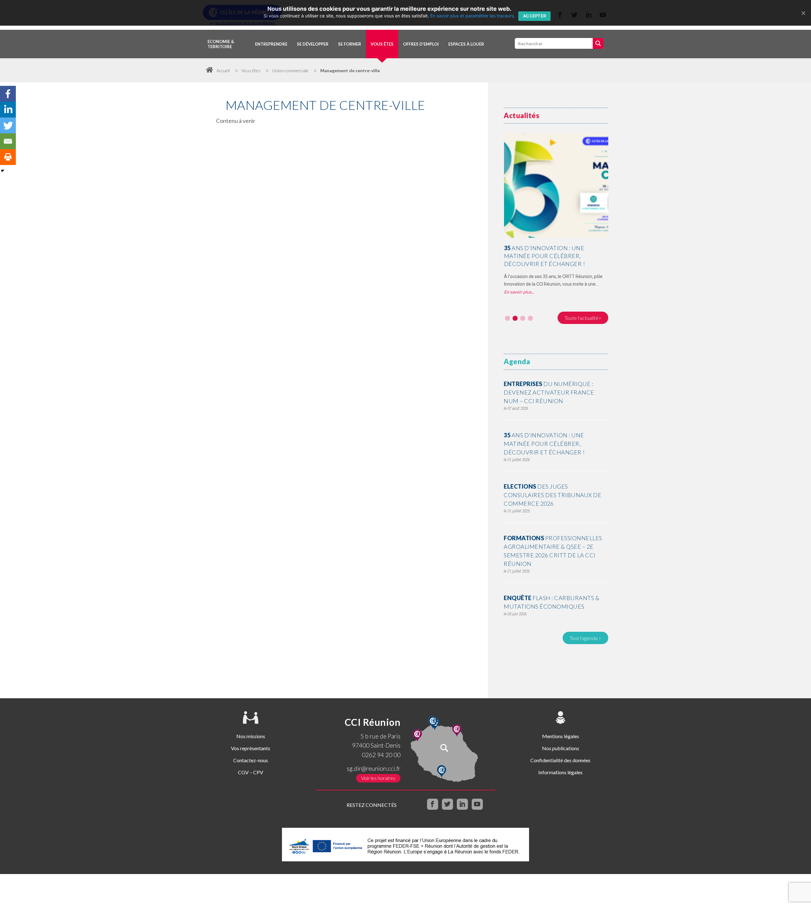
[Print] (8, 157)
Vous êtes (382, 44)
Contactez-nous (250, 760)
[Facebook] (8, 94)
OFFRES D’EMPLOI (421, 44)
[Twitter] (8, 125)
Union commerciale (290, 70)
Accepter (534, 15)
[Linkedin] (8, 109)
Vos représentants (250, 748)
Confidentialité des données (560, 760)
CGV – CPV (250, 772)
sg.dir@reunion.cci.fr (373, 768)
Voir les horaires (378, 778)
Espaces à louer (466, 44)
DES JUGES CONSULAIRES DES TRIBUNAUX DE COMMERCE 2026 (552, 495)
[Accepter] (803, 13)
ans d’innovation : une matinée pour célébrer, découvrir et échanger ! (544, 255)
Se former (349, 44)
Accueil (223, 70)
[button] (507, 318)
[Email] (8, 141)
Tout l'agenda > (585, 638)
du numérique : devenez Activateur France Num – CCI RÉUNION (549, 392)
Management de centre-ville (350, 70)
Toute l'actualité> (583, 318)
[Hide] (2, 170)
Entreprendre (271, 44)
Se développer (313, 44)
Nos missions (250, 736)
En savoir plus (517, 292)
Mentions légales (560, 736)
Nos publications (560, 748)
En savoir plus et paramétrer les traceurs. (472, 15)
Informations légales (560, 772)
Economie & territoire (221, 44)
